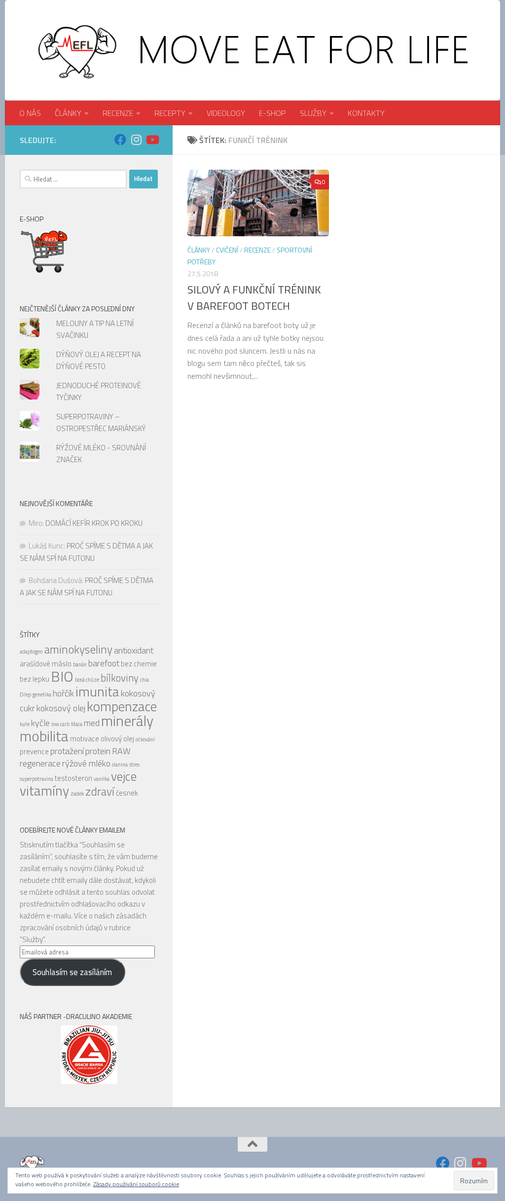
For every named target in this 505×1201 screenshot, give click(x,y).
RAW (121, 751)
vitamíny (44, 790)
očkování (145, 739)
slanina (120, 764)
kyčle (40, 722)
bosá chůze (87, 680)
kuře (25, 724)
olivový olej (117, 738)
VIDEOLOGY (226, 113)
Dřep (25, 694)
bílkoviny (120, 678)
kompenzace (122, 706)
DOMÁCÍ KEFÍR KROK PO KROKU (94, 523)
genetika (42, 694)
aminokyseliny (78, 649)
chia (144, 680)
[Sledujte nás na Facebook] (120, 140)
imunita (97, 691)
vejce (124, 776)
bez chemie (139, 663)
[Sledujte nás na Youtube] (152, 140)
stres (134, 764)
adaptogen (31, 651)
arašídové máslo (46, 663)
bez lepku (34, 679)
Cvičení (227, 250)
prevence (34, 751)
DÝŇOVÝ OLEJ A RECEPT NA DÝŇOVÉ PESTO (98, 360)
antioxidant (133, 650)
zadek (77, 794)
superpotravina (36, 779)
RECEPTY (169, 113)
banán (80, 664)
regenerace (40, 763)
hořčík (63, 693)
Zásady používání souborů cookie (136, 1184)
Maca (76, 724)
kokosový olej (60, 708)
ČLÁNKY (68, 113)
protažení (67, 751)
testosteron (73, 778)
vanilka (101, 779)
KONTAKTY (366, 113)
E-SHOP (272, 113)
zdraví (99, 791)
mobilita (44, 736)
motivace (84, 738)
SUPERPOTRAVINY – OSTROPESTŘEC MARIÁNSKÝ (101, 422)
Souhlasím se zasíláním (72, 972)
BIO (62, 676)
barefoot (103, 663)
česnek (127, 793)
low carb (60, 724)
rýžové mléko (86, 763)
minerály (127, 720)
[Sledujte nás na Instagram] (136, 140)
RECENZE (118, 113)
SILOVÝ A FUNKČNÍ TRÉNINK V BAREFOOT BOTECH (254, 297)
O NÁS (30, 113)
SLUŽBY (313, 113)
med (92, 722)
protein (97, 751)
